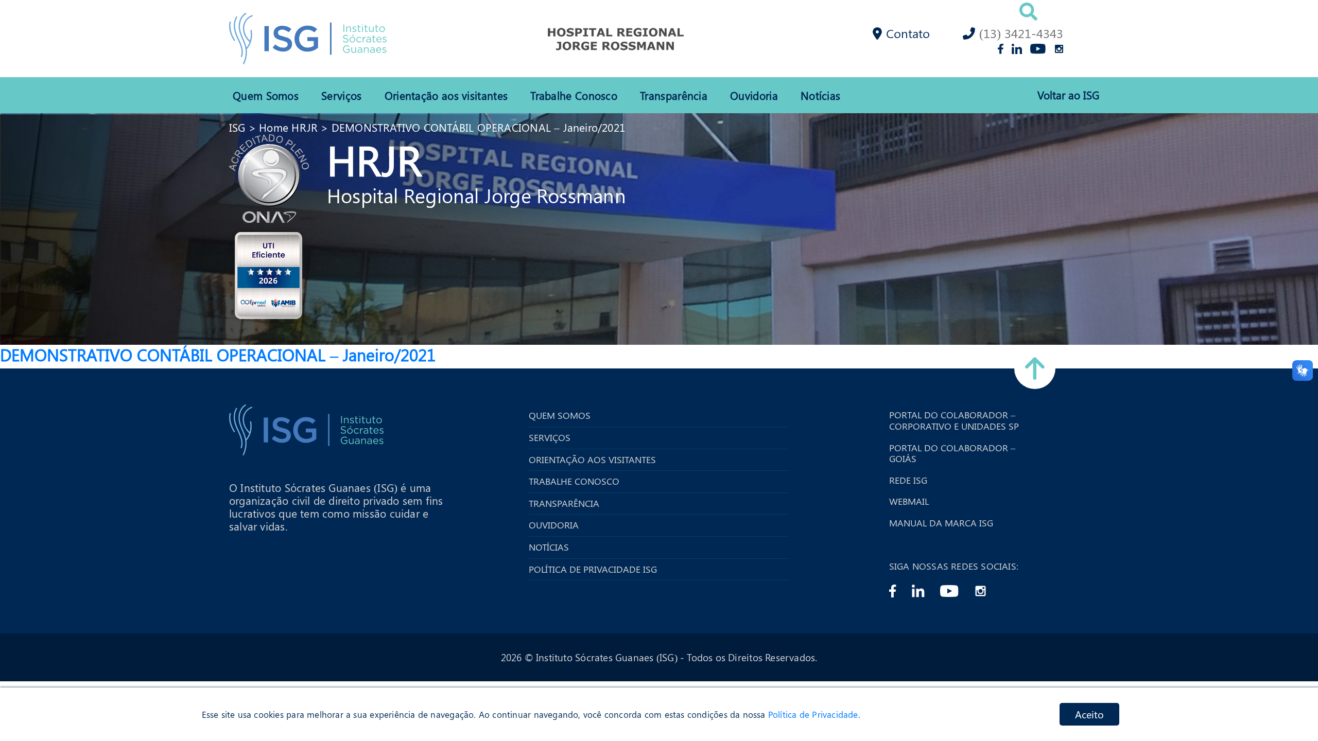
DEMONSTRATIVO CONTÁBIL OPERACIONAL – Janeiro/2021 (478, 127)
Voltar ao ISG (1068, 95)
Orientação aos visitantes (446, 95)
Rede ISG (908, 480)
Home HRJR (288, 127)
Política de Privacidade (813, 714)
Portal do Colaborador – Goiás (952, 454)
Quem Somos (266, 95)
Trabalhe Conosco (573, 95)
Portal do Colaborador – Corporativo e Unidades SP (954, 421)
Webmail (909, 501)
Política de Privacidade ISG (593, 569)
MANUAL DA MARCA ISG (941, 523)
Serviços (341, 95)
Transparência (673, 95)
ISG (237, 127)
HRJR (374, 159)
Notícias (820, 95)
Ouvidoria (754, 95)
